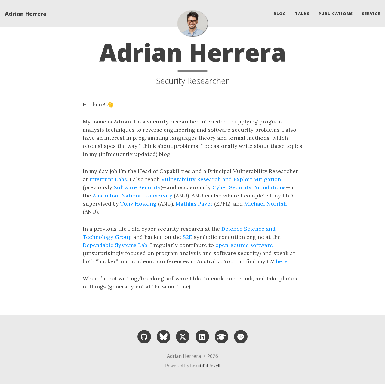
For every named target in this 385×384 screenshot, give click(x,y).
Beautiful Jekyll (205, 365)
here (282, 261)
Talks (302, 13)
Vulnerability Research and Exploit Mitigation (221, 179)
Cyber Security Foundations (249, 187)
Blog (279, 13)
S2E (187, 236)
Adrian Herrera (26, 13)
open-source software (244, 245)
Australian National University (132, 195)
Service (371, 13)
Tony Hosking (138, 203)
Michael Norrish (265, 203)
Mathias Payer (194, 203)
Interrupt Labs (108, 179)
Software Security (137, 187)
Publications (336, 13)
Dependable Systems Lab (115, 245)
